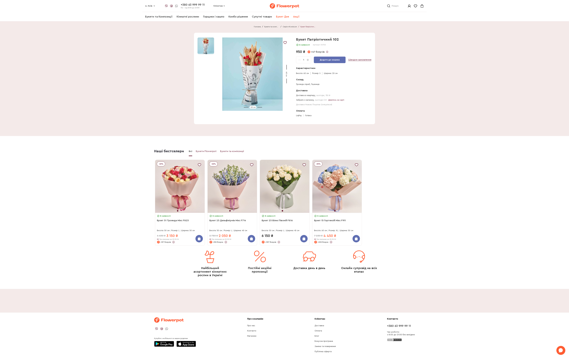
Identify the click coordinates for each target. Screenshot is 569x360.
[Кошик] (422, 6)
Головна (257, 27)
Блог (317, 336)
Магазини (251, 336)
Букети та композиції (271, 27)
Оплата (318, 331)
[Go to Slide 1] (206, 45)
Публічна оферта (323, 352)
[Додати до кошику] (199, 238)
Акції (296, 16)
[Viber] (166, 5)
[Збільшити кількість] (308, 60)
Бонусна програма (324, 341)
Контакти (251, 331)
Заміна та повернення (325, 346)
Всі (190, 151)
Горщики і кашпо (213, 16)
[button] (253, 74)
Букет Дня (282, 16)
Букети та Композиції (158, 16)
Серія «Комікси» (290, 27)
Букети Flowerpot (206, 151)
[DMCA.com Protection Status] (394, 340)
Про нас (251, 326)
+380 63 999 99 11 (399, 325)
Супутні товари (262, 16)
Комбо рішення (238, 16)
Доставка (319, 326)
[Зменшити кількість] (299, 60)
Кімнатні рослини (188, 16)
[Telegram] (171, 5)
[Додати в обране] (285, 42)
